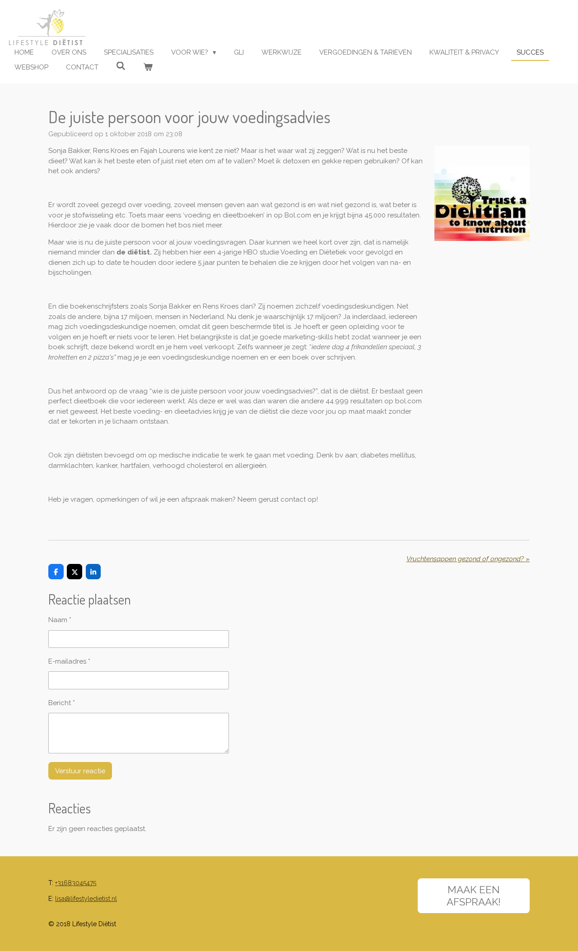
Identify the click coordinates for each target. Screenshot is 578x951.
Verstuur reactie (80, 771)
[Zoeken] (121, 66)
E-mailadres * (69, 661)
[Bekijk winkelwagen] (148, 67)
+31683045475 (75, 882)
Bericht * (61, 703)
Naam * (59, 620)
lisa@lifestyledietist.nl (86, 898)
